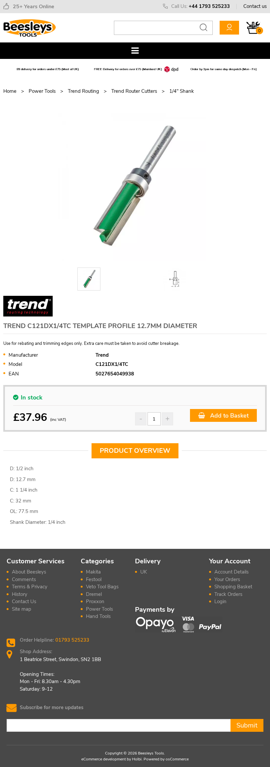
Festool (93, 579)
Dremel (94, 594)
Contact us (255, 6)
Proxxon (95, 601)
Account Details (231, 572)
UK (143, 572)
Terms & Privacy (29, 586)
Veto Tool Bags (102, 586)
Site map (21, 609)
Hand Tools (98, 616)
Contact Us (24, 601)
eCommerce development (103, 759)
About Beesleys (29, 572)
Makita (93, 572)
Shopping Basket (233, 586)
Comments (24, 579)
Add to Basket (228, 416)
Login (220, 601)
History (19, 594)
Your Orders (227, 579)
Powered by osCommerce (166, 759)
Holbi (137, 759)
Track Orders (228, 594)
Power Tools (99, 609)
